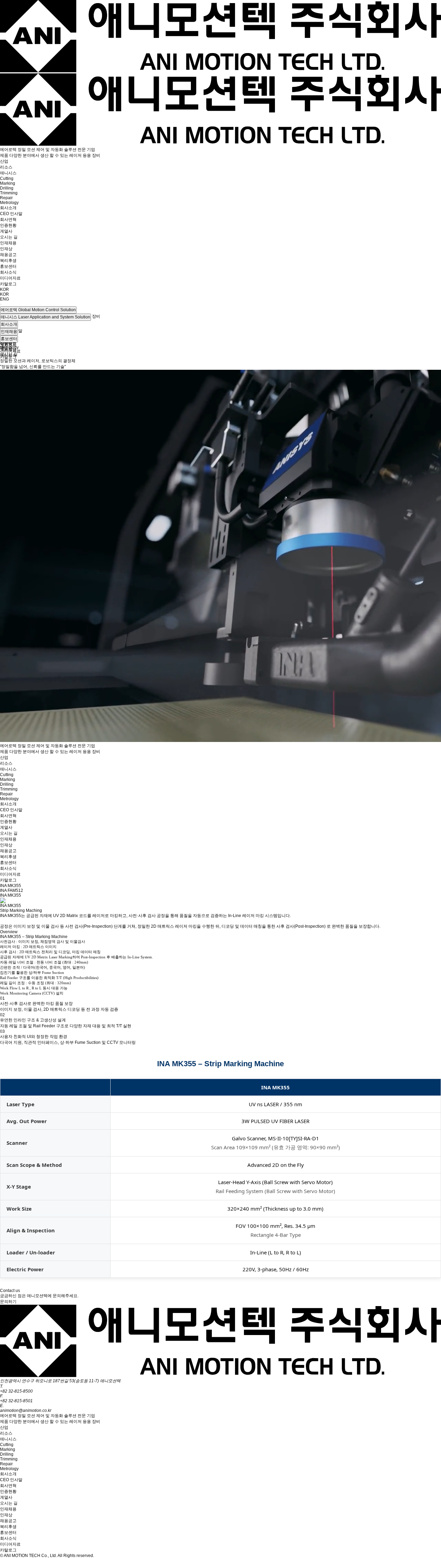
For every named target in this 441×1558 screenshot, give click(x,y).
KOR (4, 294)
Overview (9, 931)
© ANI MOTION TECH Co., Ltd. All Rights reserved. (47, 1555)
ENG (4, 299)
